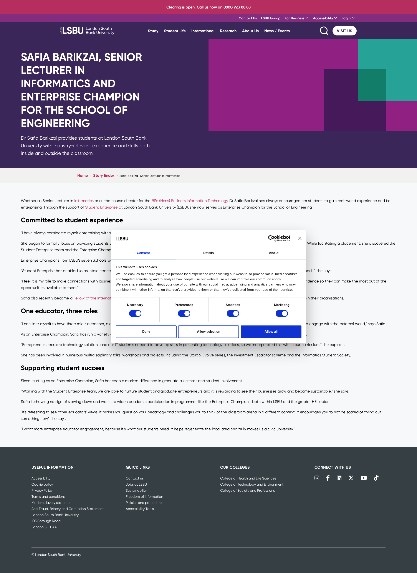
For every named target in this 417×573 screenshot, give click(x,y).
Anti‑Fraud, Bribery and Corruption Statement (67, 509)
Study (153, 30)
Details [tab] (208, 253)
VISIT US (344, 30)
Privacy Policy (42, 490)
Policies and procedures (144, 503)
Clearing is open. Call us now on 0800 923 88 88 (208, 7)
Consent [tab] (143, 253)
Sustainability (136, 490)
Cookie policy (42, 484)
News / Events (277, 30)
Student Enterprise (101, 207)
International (202, 30)
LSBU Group (270, 18)
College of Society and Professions (247, 490)
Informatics (84, 200)
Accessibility (40, 478)
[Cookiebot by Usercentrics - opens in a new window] (271, 238)
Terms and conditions (48, 496)
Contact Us (248, 18)
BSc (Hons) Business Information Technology (190, 200)
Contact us (135, 478)
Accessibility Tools (140, 509)
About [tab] (273, 253)
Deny (146, 331)
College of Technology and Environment (251, 484)
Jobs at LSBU (136, 484)
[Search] (324, 31)
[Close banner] (299, 238)
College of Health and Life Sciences (248, 478)
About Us (250, 30)
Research (228, 30)
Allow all (271, 331)
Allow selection (208, 331)
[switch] (184, 313)
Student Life (175, 30)
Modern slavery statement (52, 503)
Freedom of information (144, 496)
